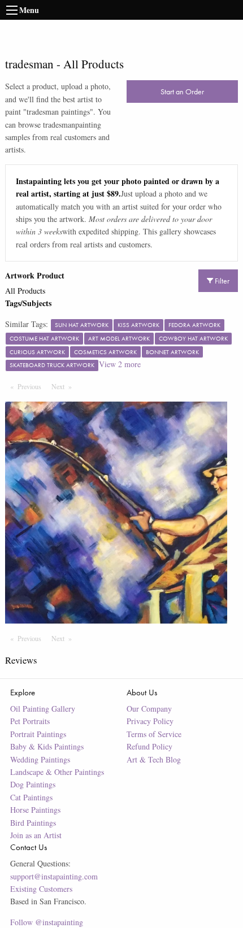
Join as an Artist (36, 835)
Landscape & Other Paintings (57, 771)
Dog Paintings (32, 784)
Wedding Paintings (40, 759)
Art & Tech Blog (154, 759)
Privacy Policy (150, 721)
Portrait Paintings (38, 734)
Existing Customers (41, 888)
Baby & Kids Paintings (47, 746)
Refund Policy (149, 746)
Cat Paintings (31, 797)
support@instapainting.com (54, 876)
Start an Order (182, 91)
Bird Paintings (33, 822)
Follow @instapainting (46, 922)
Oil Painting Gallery (42, 708)
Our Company (149, 708)
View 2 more (120, 364)
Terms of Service (154, 734)
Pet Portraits (30, 721)
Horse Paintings (35, 809)
